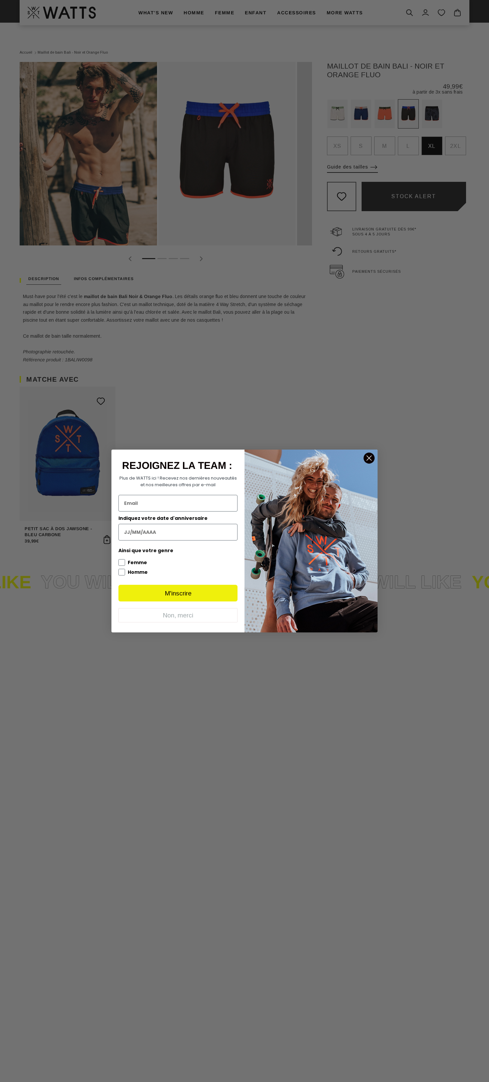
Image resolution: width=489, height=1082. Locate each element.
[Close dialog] (369, 458)
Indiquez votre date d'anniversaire (163, 518)
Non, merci (178, 615)
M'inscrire (178, 593)
